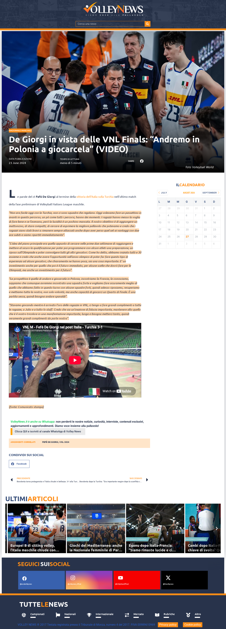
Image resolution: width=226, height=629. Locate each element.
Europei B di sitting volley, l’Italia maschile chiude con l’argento (33, 550)
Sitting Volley (15, 539)
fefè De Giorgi (50, 441)
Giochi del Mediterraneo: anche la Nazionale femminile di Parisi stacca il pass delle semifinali (96, 550)
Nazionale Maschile (20, 130)
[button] (142, 161)
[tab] (35, 615)
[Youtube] (120, 578)
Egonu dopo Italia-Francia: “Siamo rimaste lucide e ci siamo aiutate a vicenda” (151, 550)
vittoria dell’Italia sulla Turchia (95, 196)
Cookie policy (192, 624)
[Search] (147, 24)
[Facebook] (24, 578)
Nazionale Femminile (77, 539)
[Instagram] (73, 578)
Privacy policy (168, 624)
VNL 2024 (64, 441)
